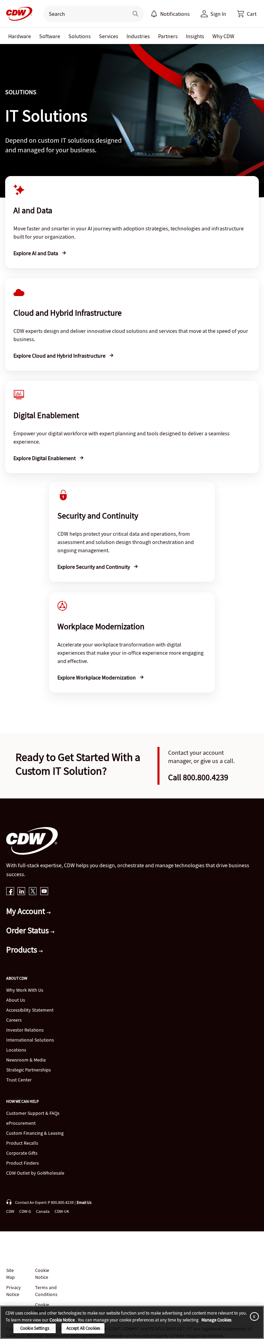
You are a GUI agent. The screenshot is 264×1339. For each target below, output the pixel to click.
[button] (247, 14)
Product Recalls (22, 1143)
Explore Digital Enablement (45, 458)
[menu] (170, 14)
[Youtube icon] (44, 891)
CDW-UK (62, 1211)
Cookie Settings (34, 1328)
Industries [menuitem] (138, 36)
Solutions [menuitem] (79, 36)
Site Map (10, 1273)
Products (22, 949)
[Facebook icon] (10, 891)
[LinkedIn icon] (21, 891)
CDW (10, 1211)
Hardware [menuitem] (19, 36)
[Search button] (135, 13)
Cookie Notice (42, 1273)
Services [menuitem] (108, 36)
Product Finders (22, 1163)
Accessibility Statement (30, 1010)
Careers (14, 1020)
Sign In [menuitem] (218, 13)
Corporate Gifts (21, 1153)
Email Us (84, 1202)
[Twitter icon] (33, 891)
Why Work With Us (24, 990)
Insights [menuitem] (195, 36)
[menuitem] (154, 13)
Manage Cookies (216, 1320)
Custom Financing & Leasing (35, 1133)
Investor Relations (25, 1030)
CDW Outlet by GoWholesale (35, 1173)
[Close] (253, 1316)
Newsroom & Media (26, 1060)
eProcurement (21, 1123)
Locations (16, 1050)
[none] (19, 36)
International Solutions (30, 1040)
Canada (43, 1211)
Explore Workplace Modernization (97, 677)
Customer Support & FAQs (32, 1113)
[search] (83, 14)
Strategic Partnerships (28, 1070)
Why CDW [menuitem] (223, 36)
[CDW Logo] (17, 14)
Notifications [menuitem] (175, 13)
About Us (15, 1000)
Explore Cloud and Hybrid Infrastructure (60, 355)
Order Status (28, 930)
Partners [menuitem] (168, 36)
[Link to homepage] (17, 14)
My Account (26, 911)
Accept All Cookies (83, 1328)
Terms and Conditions (46, 1290)
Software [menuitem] (49, 36)
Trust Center (19, 1080)
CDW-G (25, 1211)
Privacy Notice (13, 1290)
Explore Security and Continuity (94, 566)
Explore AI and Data (36, 253)
